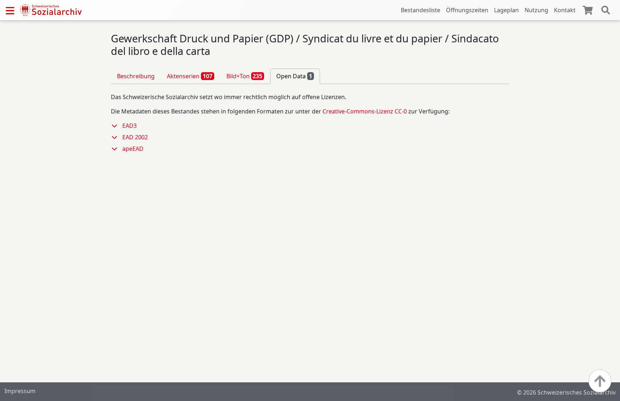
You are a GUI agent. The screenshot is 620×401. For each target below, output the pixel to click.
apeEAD (133, 149)
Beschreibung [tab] (136, 76)
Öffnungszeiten (467, 10)
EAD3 (129, 126)
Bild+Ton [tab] (244, 76)
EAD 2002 (135, 137)
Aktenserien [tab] (189, 76)
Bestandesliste (420, 10)
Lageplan (506, 10)
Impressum (20, 391)
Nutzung (536, 10)
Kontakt (565, 10)
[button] (116, 126)
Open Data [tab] (294, 76)
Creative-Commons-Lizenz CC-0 (365, 111)
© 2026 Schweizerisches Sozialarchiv (566, 392)
